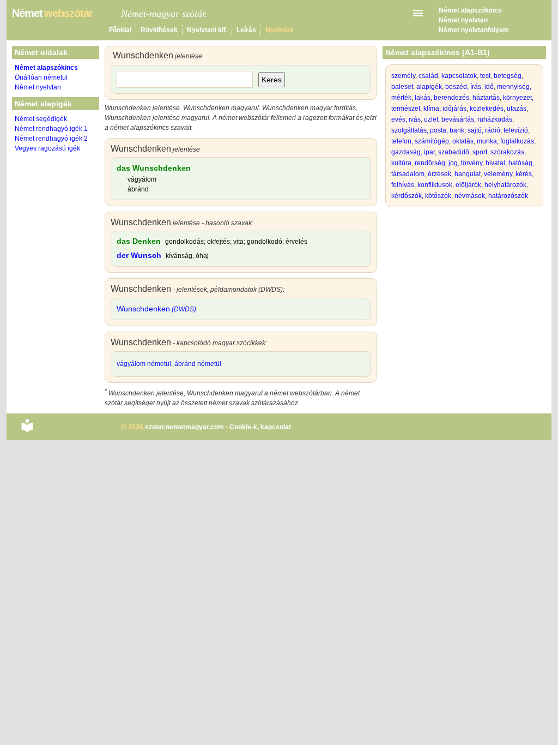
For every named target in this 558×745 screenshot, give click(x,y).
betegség (507, 76)
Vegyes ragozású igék (47, 148)
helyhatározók (505, 185)
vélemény (498, 174)
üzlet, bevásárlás (449, 119)
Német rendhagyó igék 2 (51, 138)
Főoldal (120, 30)
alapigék (429, 87)
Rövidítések (159, 30)
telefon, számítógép (420, 141)
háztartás (486, 97)
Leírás (246, 30)
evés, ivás (406, 119)
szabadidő (453, 152)
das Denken (139, 241)
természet (405, 108)
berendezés (451, 97)
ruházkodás (494, 119)
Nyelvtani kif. (207, 30)
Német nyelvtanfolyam (474, 30)
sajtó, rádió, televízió (498, 130)
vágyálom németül (144, 364)
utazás (516, 108)
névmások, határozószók (491, 196)
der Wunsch (139, 255)
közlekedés (487, 108)
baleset (402, 87)
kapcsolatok (459, 76)
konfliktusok (434, 185)
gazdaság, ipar (413, 152)
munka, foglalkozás (505, 141)
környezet (517, 97)
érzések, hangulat (454, 174)
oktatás (463, 141)
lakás (422, 97)
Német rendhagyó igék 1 (51, 129)
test (485, 76)
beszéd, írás (463, 87)
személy (403, 76)
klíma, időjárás (444, 108)
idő (489, 87)
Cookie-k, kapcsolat (260, 427)
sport (479, 152)
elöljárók (468, 185)
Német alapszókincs (470, 10)
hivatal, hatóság (509, 163)
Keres (272, 79)
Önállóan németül (41, 77)
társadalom (407, 174)
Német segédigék (41, 119)
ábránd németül (197, 364)
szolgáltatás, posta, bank (427, 130)
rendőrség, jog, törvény (448, 163)
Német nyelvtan (463, 20)
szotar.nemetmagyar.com (184, 427)
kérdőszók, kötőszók (421, 196)
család (428, 76)
